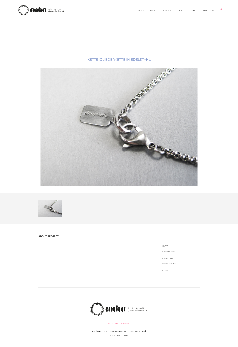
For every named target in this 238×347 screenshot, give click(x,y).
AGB (94, 331)
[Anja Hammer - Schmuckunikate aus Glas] (41, 10)
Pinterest (125, 324)
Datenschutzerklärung (117, 331)
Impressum (102, 331)
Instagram (113, 324)
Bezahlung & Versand (137, 331)
